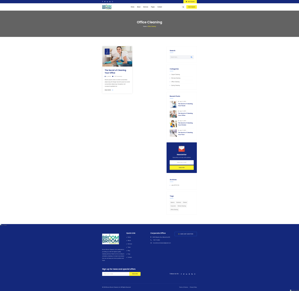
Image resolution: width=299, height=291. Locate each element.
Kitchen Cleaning (182, 206)
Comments (118, 76)
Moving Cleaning (175, 78)
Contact (159, 7)
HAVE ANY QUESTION (186, 234)
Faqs (129, 254)
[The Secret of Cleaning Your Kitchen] (173, 123)
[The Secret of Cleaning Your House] (173, 104)
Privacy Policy (193, 287)
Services (145, 7)
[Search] (183, 7)
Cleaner (185, 202)
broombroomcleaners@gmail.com (162, 243)
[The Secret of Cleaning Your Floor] (173, 133)
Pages (153, 7)
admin (109, 76)
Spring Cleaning (175, 85)
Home (132, 7)
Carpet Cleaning (175, 74)
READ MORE (108, 90)
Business (179, 202)
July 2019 (174, 185)
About (138, 7)
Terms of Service (183, 287)
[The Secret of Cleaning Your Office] (173, 114)
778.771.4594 (156, 240)
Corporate (173, 206)
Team (129, 247)
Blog (129, 250)
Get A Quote (191, 1)
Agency (172, 202)
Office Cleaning (175, 81)
